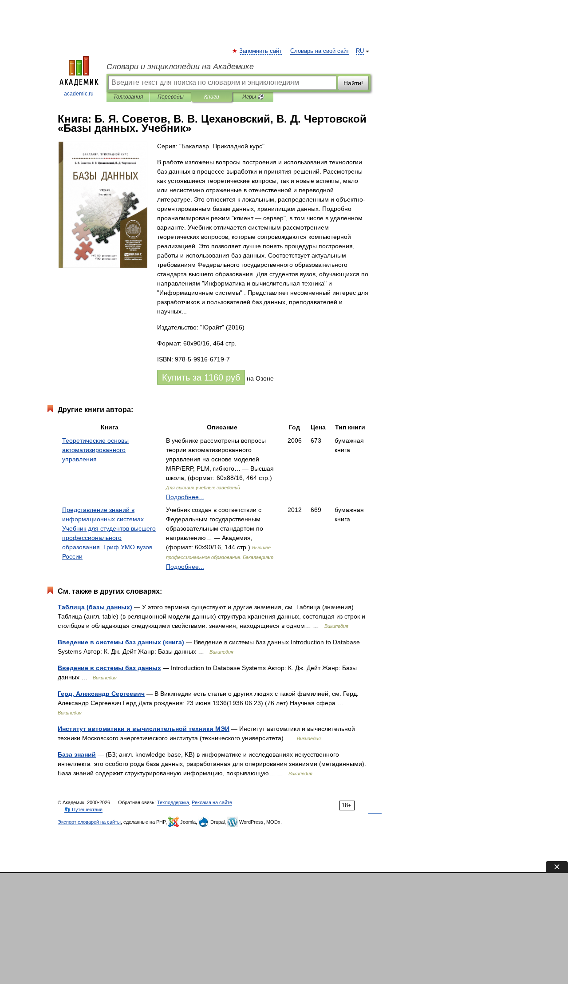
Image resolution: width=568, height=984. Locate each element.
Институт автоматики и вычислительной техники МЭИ (143, 728)
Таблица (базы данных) (95, 607)
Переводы (171, 97)
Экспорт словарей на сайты (89, 822)
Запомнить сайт (261, 51)
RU (360, 51)
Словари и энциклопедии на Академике (180, 66)
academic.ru (79, 94)
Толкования (128, 97)
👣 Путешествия (83, 809)
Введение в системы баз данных (109, 667)
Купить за (201, 377)
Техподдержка (173, 802)
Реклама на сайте (212, 802)
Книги (211, 97)
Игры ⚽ (253, 97)
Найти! (353, 83)
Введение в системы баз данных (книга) (121, 642)
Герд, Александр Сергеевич (101, 693)
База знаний (77, 754)
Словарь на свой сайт (319, 51)
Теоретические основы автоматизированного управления (95, 450)
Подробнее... (185, 496)
